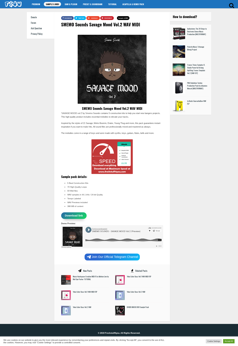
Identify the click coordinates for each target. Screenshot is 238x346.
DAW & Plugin (71, 4)
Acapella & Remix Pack (133, 4)
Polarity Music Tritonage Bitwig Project (195, 48)
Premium (36, 4)
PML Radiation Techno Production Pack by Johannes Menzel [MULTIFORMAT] (197, 86)
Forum (33, 22)
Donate (34, 17)
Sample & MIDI (52, 4)
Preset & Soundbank (92, 4)
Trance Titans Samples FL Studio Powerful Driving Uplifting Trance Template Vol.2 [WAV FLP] (196, 68)
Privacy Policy (36, 33)
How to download (184, 16)
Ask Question (36, 28)
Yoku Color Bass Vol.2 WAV (82, 307)
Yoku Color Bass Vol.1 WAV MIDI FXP (85, 291)
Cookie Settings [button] (213, 341)
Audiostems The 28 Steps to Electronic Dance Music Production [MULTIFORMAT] (197, 31)
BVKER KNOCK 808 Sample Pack (138, 307)
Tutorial (112, 4)
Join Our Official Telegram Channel (115, 256)
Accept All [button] (229, 341)
